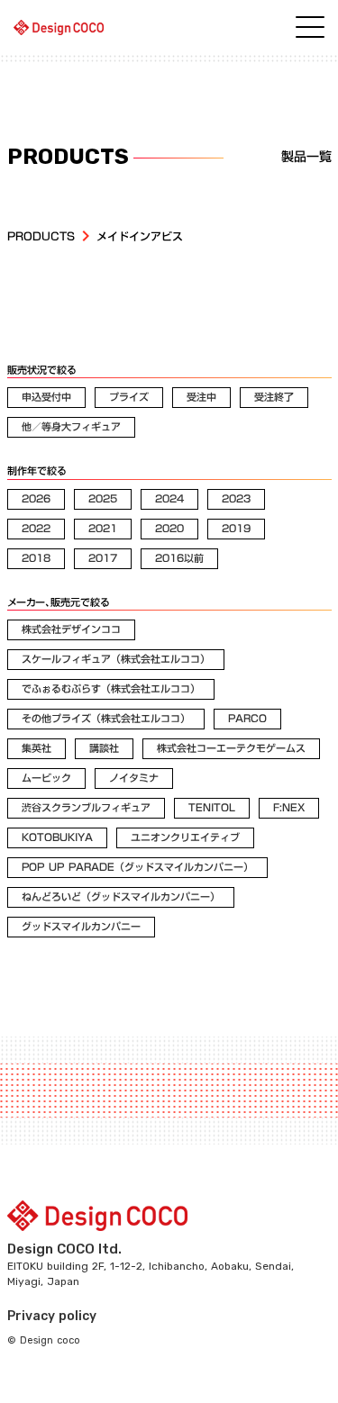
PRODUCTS (41, 236)
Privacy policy (51, 1316)
